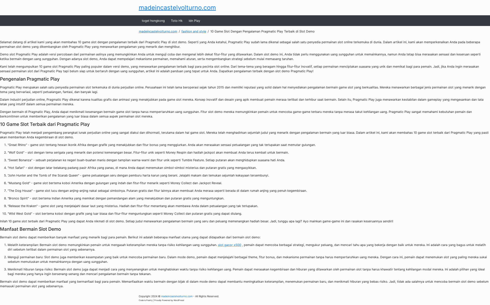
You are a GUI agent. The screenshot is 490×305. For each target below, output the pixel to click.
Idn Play (194, 21)
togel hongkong (153, 21)
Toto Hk (177, 21)
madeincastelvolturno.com (177, 7)
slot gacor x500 (229, 245)
